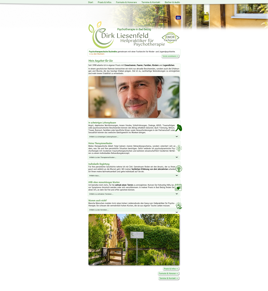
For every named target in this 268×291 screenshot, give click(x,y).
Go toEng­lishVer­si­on (178, 17)
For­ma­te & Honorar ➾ (168, 273)
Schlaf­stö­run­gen (140, 125)
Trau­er (91, 130)
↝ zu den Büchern (96, 53)
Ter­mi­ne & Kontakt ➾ (168, 278)
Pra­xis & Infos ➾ (171, 268)
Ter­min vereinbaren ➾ (170, 56)
